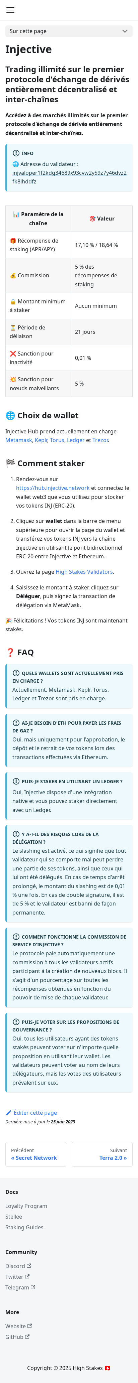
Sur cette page (28, 31)
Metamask (18, 440)
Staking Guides (24, 1227)
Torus (57, 440)
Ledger (76, 440)
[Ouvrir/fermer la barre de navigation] (10, 10)
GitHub (14, 1337)
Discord (15, 1266)
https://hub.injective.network (53, 488)
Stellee (13, 1216)
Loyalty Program (26, 1206)
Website (15, 1326)
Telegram (17, 1287)
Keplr (41, 440)
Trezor (100, 440)
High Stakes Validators (84, 571)
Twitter (14, 1276)
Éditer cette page (35, 1112)
